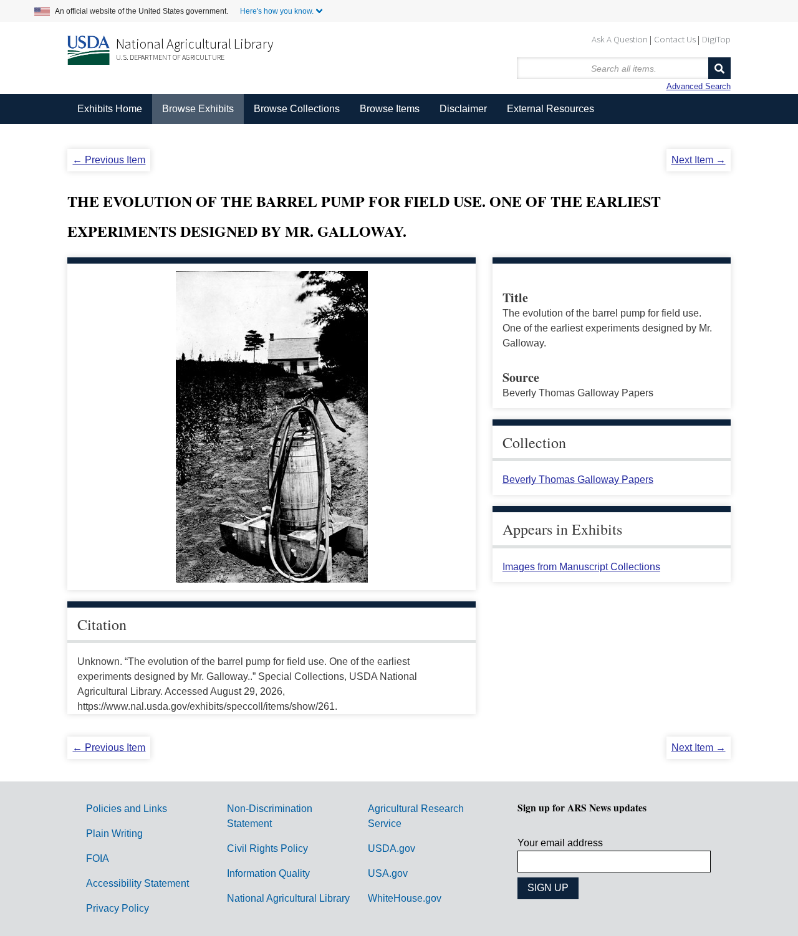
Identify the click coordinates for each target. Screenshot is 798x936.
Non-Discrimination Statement (269, 816)
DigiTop (716, 39)
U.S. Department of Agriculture (170, 57)
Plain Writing (114, 833)
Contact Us (675, 39)
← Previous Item (108, 160)
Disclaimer (463, 108)
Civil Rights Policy (267, 848)
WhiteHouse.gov (404, 898)
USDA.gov (391, 848)
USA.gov (388, 873)
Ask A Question (620, 39)
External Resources (550, 108)
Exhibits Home (109, 108)
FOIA (97, 858)
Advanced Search (698, 86)
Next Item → (698, 160)
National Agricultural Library (195, 43)
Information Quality (268, 873)
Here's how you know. (277, 11)
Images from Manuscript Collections (581, 566)
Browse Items (390, 108)
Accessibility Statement (137, 883)
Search (719, 68)
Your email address (560, 843)
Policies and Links (126, 808)
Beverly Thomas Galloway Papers (577, 479)
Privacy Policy (117, 908)
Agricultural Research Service (416, 816)
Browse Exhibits (198, 108)
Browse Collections (297, 108)
